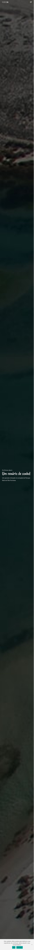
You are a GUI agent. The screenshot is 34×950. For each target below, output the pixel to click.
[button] (31, 2)
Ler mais (19, 947)
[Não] (32, 944)
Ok (14, 947)
